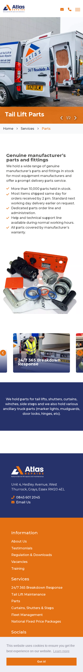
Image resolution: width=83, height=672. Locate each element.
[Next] (75, 118)
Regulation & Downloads (31, 555)
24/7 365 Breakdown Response (36, 587)
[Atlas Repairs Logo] (14, 8)
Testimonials (21, 548)
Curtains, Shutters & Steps (32, 608)
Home (8, 129)
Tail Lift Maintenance (28, 594)
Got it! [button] (41, 661)
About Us (19, 541)
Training (17, 569)
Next (80, 353)
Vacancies (19, 562)
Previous (3, 353)
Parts (15, 601)
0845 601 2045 (27, 497)
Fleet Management (27, 615)
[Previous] (61, 118)
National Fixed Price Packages (36, 621)
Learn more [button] (61, 651)
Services (27, 129)
